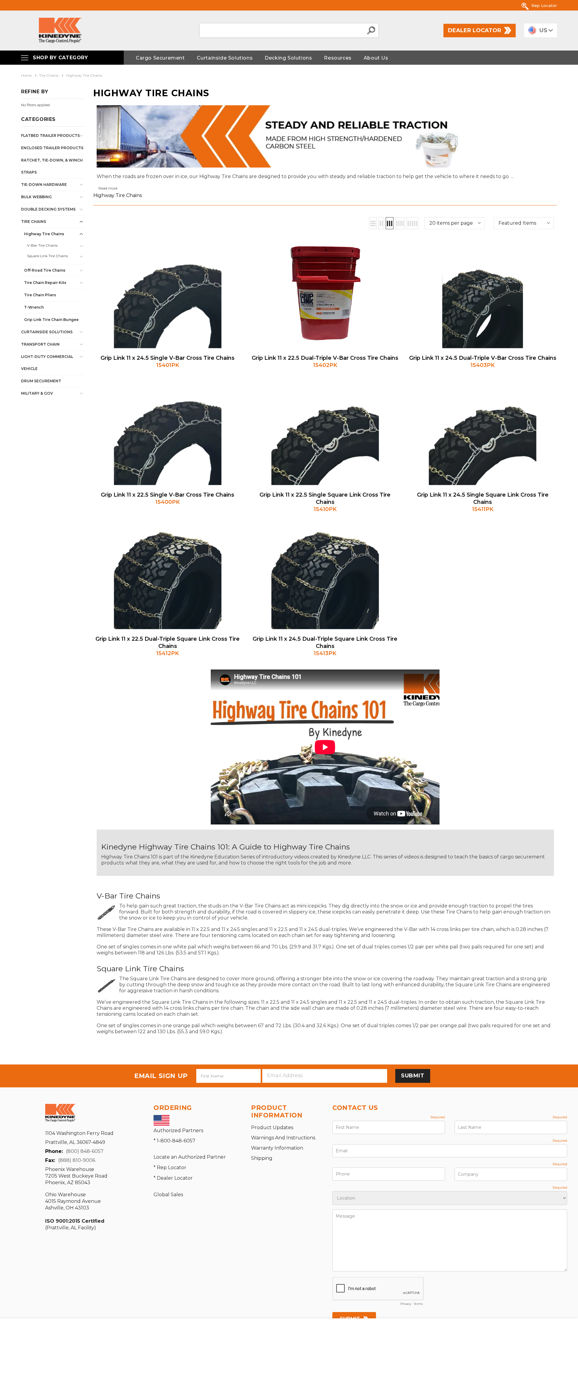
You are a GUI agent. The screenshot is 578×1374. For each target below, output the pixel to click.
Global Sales (168, 1194)
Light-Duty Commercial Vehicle (47, 362)
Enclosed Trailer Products (52, 148)
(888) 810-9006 (76, 1160)
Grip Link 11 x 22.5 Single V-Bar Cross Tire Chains (167, 494)
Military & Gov (37, 393)
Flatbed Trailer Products (50, 135)
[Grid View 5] (412, 223)
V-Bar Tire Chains (42, 245)
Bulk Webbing (36, 197)
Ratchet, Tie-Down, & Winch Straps (52, 166)
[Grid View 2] (381, 223)
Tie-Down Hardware (44, 184)
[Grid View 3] (389, 223)
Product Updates (272, 1127)
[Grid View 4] (400, 223)
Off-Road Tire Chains (44, 270)
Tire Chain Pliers (40, 295)
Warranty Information (277, 1148)
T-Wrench (34, 307)
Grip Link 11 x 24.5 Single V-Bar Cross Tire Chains (168, 358)
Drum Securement (41, 381)
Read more (107, 188)
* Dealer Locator (173, 1178)
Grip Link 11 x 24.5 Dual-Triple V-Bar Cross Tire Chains (482, 358)
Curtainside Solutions (47, 332)
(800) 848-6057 (85, 1151)
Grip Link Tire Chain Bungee (51, 319)
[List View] (373, 223)
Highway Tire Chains (44, 234)
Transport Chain (40, 344)
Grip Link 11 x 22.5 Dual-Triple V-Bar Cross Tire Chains (325, 358)
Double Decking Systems (48, 209)
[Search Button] (371, 30)
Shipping (261, 1158)
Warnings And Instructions (283, 1138)
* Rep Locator (170, 1167)
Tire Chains (33, 221)
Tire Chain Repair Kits (45, 282)
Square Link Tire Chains (47, 256)
